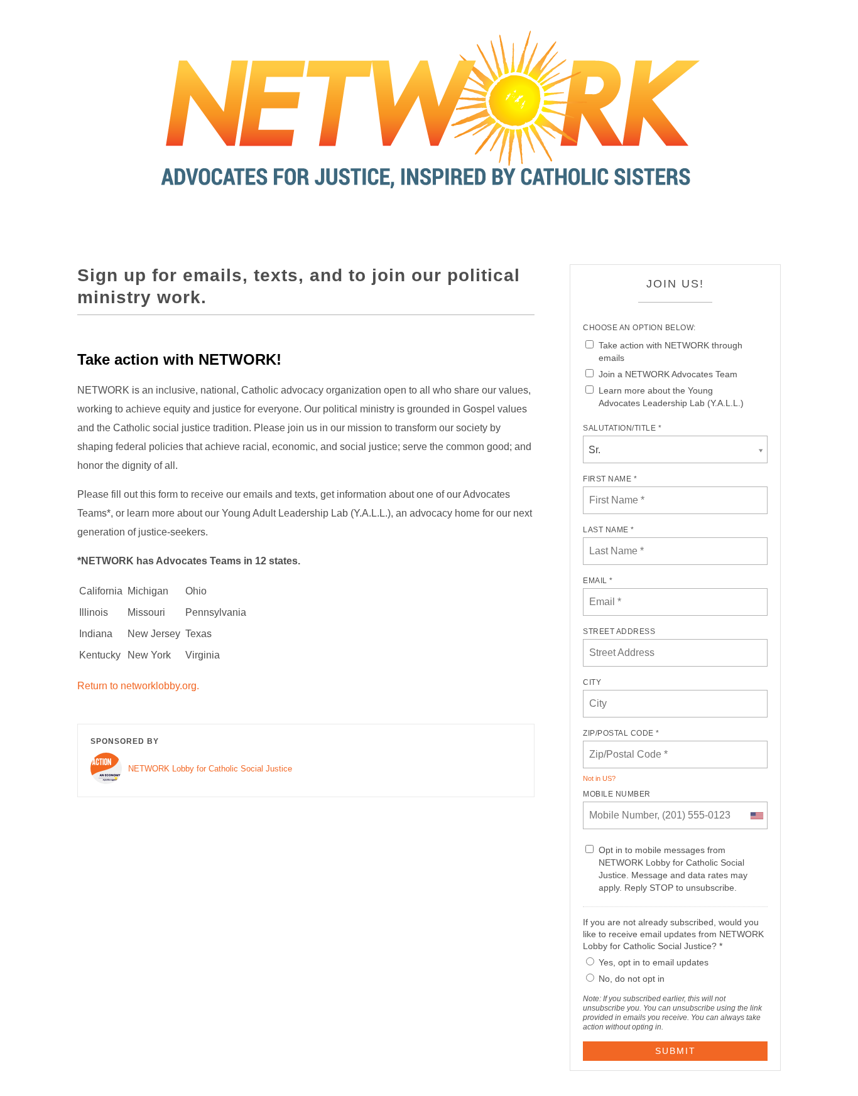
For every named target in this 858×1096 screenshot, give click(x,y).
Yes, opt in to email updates (654, 962)
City (592, 682)
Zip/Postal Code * (621, 733)
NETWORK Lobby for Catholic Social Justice (210, 768)
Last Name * (608, 529)
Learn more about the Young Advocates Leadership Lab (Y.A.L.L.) (671, 396)
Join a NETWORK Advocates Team (668, 374)
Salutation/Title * (622, 428)
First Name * (610, 479)
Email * (598, 580)
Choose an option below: (639, 327)
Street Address (619, 631)
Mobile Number (617, 794)
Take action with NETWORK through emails (670, 351)
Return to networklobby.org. (138, 685)
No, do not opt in (632, 979)
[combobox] (756, 815)
